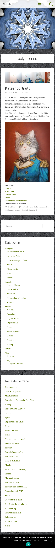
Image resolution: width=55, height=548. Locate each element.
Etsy (8, 360)
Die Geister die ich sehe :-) (15, 504)
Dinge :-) (8, 426)
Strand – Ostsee (11, 430)
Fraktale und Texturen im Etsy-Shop (19, 400)
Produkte (8, 473)
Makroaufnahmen (12, 478)
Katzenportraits (17, 88)
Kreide (9, 327)
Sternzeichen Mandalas (16, 298)
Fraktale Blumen (13, 285)
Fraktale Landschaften (14, 452)
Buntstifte (11, 207)
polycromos (15, 210)
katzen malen (43, 207)
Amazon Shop (11, 521)
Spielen (8, 417)
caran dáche (34, 207)
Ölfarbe (10, 335)
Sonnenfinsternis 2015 (14, 491)
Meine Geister (12, 269)
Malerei (8, 306)
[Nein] (52, 541)
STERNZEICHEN (13, 460)
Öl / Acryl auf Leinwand (15, 439)
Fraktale (8, 281)
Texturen (10, 302)
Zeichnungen (10, 517)
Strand (9, 273)
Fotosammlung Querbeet (17, 260)
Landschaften (12, 289)
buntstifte (25, 207)
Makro (9, 264)
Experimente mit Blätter (14, 421)
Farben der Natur (14, 256)
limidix (7, 210)
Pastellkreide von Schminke (16, 200)
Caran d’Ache (10, 194)
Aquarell (10, 309)
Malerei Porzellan (12, 443)
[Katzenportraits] (27, 82)
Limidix (8, 197)
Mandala (8, 465)
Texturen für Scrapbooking (16, 486)
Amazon (10, 356)
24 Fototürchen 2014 (15, 251)
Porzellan (10, 340)
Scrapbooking (10, 508)
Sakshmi (8, 4)
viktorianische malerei (29, 210)
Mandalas (11, 293)
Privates (8, 348)
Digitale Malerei (13, 318)
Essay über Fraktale (13, 512)
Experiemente (12, 322)
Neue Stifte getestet (13, 391)
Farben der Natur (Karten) (15, 469)
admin (26, 93)
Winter (9, 277)
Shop (7, 353)
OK (28, 544)
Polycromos (9, 191)
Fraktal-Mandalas (12, 482)
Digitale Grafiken (16, 363)
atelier (7, 525)
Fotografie (9, 248)
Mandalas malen (13, 331)
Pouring (10, 344)
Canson (8, 188)
